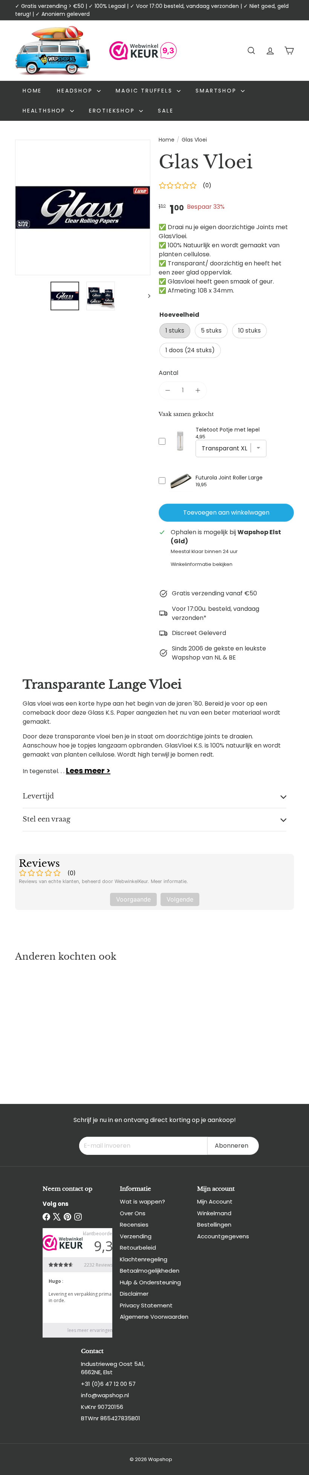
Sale (165, 110)
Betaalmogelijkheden (149, 1271)
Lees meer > (88, 770)
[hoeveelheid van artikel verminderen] (168, 390)
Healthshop (45, 110)
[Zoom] (82, 207)
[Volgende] (145, 296)
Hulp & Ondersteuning (150, 1282)
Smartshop (217, 90)
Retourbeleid (138, 1248)
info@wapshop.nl (105, 1395)
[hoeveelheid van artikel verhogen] (198, 390)
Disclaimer (134, 1294)
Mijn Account (215, 1201)
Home (32, 90)
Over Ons (132, 1213)
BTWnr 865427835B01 (110, 1418)
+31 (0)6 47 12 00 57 (108, 1384)
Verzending (135, 1236)
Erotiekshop (113, 110)
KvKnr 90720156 (102, 1407)
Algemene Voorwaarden (154, 1317)
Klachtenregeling (143, 1259)
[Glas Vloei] (35, 1026)
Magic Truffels (145, 90)
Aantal (168, 372)
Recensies (134, 1224)
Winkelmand (214, 1213)
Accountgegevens (223, 1236)
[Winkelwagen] (289, 51)
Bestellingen (214, 1224)
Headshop (76, 90)
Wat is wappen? (142, 1201)
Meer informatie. (169, 881)
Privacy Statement (146, 1305)
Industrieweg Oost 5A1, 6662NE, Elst (113, 1368)
